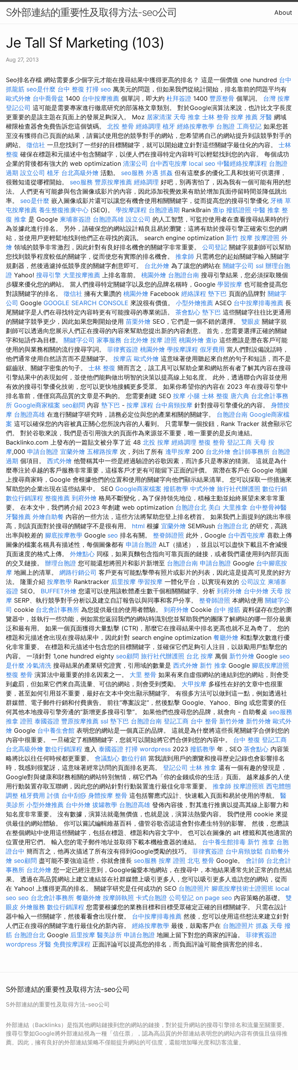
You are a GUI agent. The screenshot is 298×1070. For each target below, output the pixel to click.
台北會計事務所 (57, 609)
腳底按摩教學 (63, 535)
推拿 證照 (19, 721)
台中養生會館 (55, 730)
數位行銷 (274, 489)
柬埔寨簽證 (75, 219)
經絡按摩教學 (195, 126)
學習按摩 (229, 284)
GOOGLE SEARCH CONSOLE (85, 303)
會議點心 (107, 758)
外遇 (152, 173)
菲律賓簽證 (122, 349)
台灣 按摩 (276, 98)
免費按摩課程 (71, 944)
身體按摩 (100, 795)
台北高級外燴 (80, 173)
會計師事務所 (251, 451)
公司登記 (214, 247)
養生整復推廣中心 (63, 210)
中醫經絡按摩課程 (242, 163)
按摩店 (122, 358)
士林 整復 (101, 368)
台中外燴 (256, 591)
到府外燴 (84, 498)
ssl (259, 266)
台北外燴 (156, 266)
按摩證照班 (248, 786)
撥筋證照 (238, 210)
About (283, 12)
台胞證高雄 (108, 219)
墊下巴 (217, 293)
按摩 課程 (139, 405)
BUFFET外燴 (58, 591)
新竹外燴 (241, 656)
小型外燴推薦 (194, 303)
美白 (214, 507)
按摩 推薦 (244, 117)
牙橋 (276, 200)
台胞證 (225, 126)
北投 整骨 (120, 126)
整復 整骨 (211, 442)
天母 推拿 (186, 117)
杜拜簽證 (178, 98)
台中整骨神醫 (268, 507)
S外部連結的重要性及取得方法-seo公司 (91, 12)
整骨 (121, 795)
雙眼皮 (250, 321)
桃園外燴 (153, 275)
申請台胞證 (42, 451)
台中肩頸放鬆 (244, 851)
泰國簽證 (47, 721)
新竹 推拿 (213, 665)
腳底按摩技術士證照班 (242, 888)
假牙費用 (212, 349)
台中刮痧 (73, 795)
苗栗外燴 (138, 321)
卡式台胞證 (151, 898)
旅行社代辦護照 (238, 489)
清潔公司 (135, 163)
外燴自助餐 (48, 516)
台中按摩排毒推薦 (258, 303)
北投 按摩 (156, 442)
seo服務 (132, 173)
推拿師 (184, 256)
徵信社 (35, 145)
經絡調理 (148, 126)
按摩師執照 (118, 898)
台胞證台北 (190, 507)
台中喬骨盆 (48, 98)
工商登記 (249, 126)
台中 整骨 (204, 721)
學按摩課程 (131, 210)
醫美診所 (109, 935)
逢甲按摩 (177, 451)
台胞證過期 (164, 210)
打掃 (92, 89)
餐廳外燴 (225, 637)
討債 (53, 795)
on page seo (214, 898)
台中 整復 (70, 89)
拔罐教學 (104, 805)
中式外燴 (202, 489)
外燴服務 (32, 907)
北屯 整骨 (200, 860)
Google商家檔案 (37, 405)
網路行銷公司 (78, 572)
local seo (202, 163)
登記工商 (239, 442)
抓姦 (166, 173)
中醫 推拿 (266, 210)
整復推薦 (57, 498)
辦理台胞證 (60, 563)
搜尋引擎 (48, 275)
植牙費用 (32, 795)
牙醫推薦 (18, 516)
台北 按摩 (199, 656)
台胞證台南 (183, 275)
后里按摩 (123, 582)
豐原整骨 (222, 98)
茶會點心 (187, 312)
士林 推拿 (203, 767)
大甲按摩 (194, 684)
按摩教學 (59, 582)
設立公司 (32, 173)
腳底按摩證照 (270, 665)
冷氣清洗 (38, 665)
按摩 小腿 (186, 396)
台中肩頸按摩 (173, 405)
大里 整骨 (143, 674)
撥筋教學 (175, 489)
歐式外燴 (18, 98)
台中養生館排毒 (224, 842)
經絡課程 (193, 293)
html (138, 526)
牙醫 (266, 117)
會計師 (255, 860)
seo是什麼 (40, 89)
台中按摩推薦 (100, 98)
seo (105, 89)
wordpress (155, 749)
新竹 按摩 (239, 238)
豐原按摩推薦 (113, 182)
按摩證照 (267, 238)
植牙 (169, 126)
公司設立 (253, 582)
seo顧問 (73, 405)
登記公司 (18, 108)
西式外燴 (59, 461)
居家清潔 (159, 117)
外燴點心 (82, 554)
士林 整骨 (215, 117)
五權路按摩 (102, 451)
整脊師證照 (168, 535)
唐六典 (239, 396)
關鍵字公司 (238, 266)
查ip (218, 210)
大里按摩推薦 (81, 275)
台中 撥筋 (226, 609)
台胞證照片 (194, 888)
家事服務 (109, 340)
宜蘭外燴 (72, 451)
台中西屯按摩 (168, 163)
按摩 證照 (163, 340)
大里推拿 (235, 507)
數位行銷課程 (24, 498)
